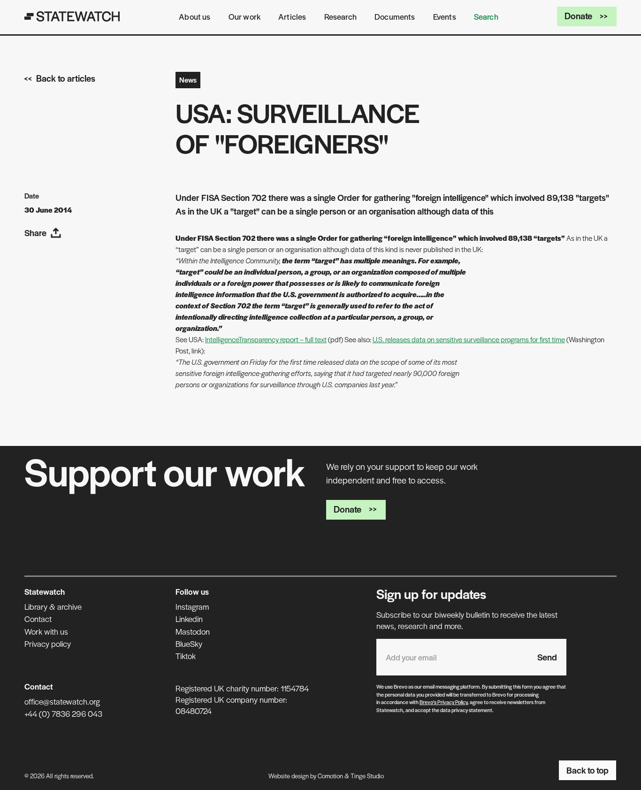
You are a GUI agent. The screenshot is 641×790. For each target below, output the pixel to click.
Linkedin (189, 618)
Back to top (587, 770)
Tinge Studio (367, 775)
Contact (38, 618)
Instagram (192, 606)
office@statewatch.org (62, 701)
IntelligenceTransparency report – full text (266, 339)
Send (547, 657)
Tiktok (186, 655)
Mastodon (193, 631)
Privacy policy (47, 643)
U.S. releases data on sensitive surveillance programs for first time (469, 339)
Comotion (330, 775)
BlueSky (189, 643)
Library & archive (53, 606)
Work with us (46, 631)
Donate (578, 15)
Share (35, 232)
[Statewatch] (72, 16)
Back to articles (65, 78)
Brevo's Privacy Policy (443, 702)
